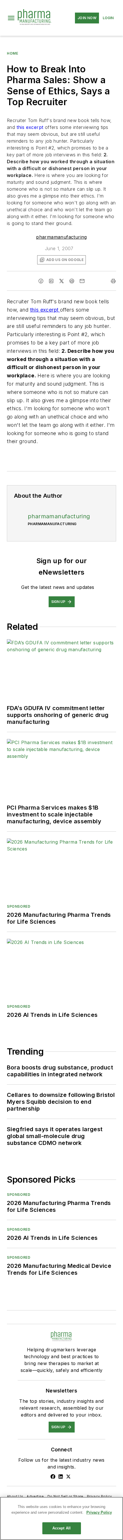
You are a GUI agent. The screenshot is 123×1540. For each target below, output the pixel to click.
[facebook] (41, 281)
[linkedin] (51, 281)
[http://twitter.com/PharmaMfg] (68, 1476)
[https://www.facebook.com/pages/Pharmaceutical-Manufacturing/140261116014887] (53, 1476)
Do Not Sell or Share (65, 1496)
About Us (15, 1496)
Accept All (61, 1528)
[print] (113, 281)
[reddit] (72, 281)
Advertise (35, 1496)
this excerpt (31, 127)
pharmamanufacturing (61, 237)
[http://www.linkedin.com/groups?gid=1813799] (61, 1476)
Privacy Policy (99, 1496)
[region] (61, 1518)
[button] (11, 18)
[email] (82, 281)
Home (12, 53)
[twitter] (61, 281)
